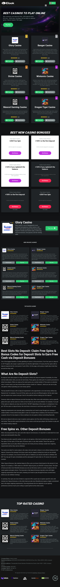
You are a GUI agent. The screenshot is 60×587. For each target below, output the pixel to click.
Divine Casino (11, 268)
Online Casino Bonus (45, 139)
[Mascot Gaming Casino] (15, 104)
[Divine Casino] (15, 73)
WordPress (35, 572)
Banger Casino (41, 249)
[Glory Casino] (15, 43)
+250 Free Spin (15, 141)
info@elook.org (9, 570)
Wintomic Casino (42, 268)
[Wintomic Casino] (45, 73)
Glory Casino (11, 249)
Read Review (21, 61)
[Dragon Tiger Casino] (45, 104)
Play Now (8, 25)
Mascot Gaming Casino (14, 286)
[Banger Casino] (45, 43)
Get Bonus (15, 153)
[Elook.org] (8, 3)
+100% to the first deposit (45, 141)
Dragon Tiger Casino (43, 286)
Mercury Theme (41, 572)
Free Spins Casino (15, 139)
